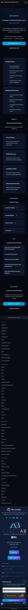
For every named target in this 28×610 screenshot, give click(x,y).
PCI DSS (3, 379)
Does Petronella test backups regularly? (12, 272)
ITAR (2, 418)
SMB (2, 436)
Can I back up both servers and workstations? (13, 265)
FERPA (2, 403)
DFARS (2, 397)
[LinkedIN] (14, 518)
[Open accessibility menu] (2, 604)
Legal (2, 433)
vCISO (2, 339)
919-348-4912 (14, 547)
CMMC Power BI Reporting (7, 385)
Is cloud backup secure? (11, 254)
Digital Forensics (5, 345)
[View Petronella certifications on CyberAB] (14, 528)
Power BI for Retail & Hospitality (8, 448)
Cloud (17, 572)
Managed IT (4, 330)
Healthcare (3, 424)
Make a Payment (14, 557)
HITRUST (3, 415)
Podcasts (3, 463)
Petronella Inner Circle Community (9, 475)
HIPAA (2, 370)
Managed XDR (4, 336)
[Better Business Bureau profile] (14, 537)
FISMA (2, 406)
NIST (2, 373)
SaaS (2, 442)
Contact (3, 500)
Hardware (3, 333)
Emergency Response (6, 503)
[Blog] (21, 518)
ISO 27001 (3, 388)
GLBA (2, 412)
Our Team (3, 488)
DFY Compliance (5, 354)
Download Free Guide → (14, 600)
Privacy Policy (16, 602)
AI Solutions (4, 324)
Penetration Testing (5, 342)
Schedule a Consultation (14, 303)
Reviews (3, 491)
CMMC (2, 367)
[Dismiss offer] (24, 581)
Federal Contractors (6, 427)
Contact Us (14, 552)
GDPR (2, 391)
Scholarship (4, 497)
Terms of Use (25, 607)
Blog (2, 460)
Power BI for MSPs (5, 454)
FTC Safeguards (5, 409)
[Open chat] (24, 603)
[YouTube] (17, 518)
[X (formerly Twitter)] (10, 518)
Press (2, 494)
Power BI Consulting (5, 357)
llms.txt (3, 469)
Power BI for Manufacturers (7, 445)
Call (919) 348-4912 (14, 48)
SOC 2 (2, 376)
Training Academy (5, 360)
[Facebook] (6, 518)
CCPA (2, 394)
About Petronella (5, 485)
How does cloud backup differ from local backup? (12, 248)
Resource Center (5, 466)
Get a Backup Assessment (14, 43)
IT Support (11, 576)
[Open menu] (25, 2)
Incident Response (5, 348)
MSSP (2, 351)
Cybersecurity (4, 327)
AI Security (11, 569)
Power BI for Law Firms (6, 451)
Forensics (23, 566)
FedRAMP (3, 400)
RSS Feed (3, 478)
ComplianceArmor (5, 382)
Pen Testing (18, 566)
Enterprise (3, 439)
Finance (3, 430)
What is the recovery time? (12, 259)
